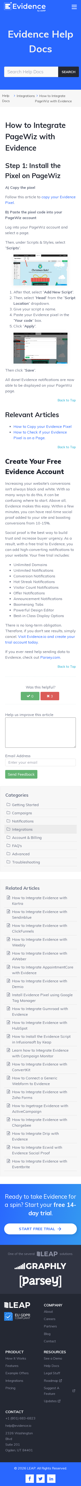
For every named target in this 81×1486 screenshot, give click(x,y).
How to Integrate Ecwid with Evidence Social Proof (37, 1150)
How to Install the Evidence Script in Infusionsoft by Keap (41, 1039)
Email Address (18, 755)
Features (11, 1366)
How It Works (15, 1358)
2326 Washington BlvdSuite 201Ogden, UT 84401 (19, 1441)
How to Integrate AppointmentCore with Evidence (42, 970)
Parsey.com (50, 657)
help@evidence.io (18, 1425)
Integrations (26, 96)
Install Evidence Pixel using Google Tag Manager (42, 997)
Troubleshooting (26, 862)
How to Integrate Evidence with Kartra (39, 900)
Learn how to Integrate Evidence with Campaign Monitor (40, 1053)
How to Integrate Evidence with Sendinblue (39, 914)
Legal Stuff (52, 1373)
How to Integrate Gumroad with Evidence (40, 1011)
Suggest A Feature (51, 1391)
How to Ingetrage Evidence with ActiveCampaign (40, 1108)
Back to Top (67, 400)
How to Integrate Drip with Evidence (35, 1136)
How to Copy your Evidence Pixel (43, 426)
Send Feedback (21, 774)
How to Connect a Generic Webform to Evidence (34, 1081)
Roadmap (51, 1380)
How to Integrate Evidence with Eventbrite (39, 1164)
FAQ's (17, 845)
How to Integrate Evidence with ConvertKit (39, 1067)
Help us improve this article (29, 714)
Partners (50, 1326)
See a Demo (53, 1358)
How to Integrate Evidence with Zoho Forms (39, 1094)
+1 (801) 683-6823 (20, 1418)
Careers (49, 1319)
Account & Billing (27, 837)
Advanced (21, 853)
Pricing (10, 1388)
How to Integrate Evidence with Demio (39, 984)
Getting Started (25, 804)
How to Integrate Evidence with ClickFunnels (39, 928)
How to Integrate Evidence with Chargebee (39, 1122)
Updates (50, 1401)
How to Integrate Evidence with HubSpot (39, 1025)
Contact (50, 1341)
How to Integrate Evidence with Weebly (39, 942)
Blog (47, 1334)
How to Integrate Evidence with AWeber (39, 956)
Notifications (23, 821)
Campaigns (22, 813)
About (48, 1311)
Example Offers (17, 1373)
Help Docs (51, 1366)
